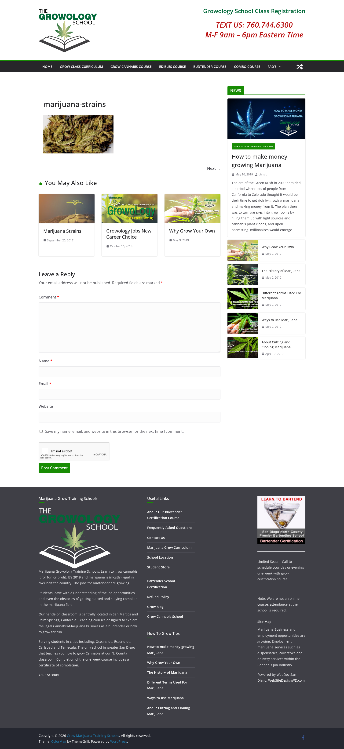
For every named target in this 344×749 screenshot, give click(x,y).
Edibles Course (172, 66)
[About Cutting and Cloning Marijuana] (242, 348)
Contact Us (156, 537)
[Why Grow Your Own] (192, 197)
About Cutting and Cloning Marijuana (276, 344)
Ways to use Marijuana (279, 320)
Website (46, 406)
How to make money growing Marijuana (259, 161)
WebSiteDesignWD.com (286, 680)
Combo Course (247, 66)
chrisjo (263, 174)
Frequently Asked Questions (169, 527)
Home (47, 66)
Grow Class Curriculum (81, 66)
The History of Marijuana (281, 271)
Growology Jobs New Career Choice (128, 234)
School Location (160, 557)
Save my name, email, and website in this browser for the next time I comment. (114, 431)
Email (45, 383)
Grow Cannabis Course (131, 66)
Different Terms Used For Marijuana (281, 295)
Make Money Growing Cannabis (253, 146)
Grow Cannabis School (165, 616)
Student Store (158, 567)
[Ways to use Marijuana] (242, 323)
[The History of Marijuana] (242, 274)
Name (45, 361)
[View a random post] (299, 66)
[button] (279, 66)
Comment (49, 297)
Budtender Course (210, 66)
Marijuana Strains (62, 231)
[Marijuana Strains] (67, 197)
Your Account (49, 675)
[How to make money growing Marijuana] (266, 118)
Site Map (264, 621)
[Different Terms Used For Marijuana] (242, 299)
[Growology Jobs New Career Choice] (129, 197)
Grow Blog (155, 606)
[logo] (80, 510)
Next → (213, 168)
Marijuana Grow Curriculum (169, 547)
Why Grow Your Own (192, 231)
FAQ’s (272, 66)
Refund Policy (158, 597)
